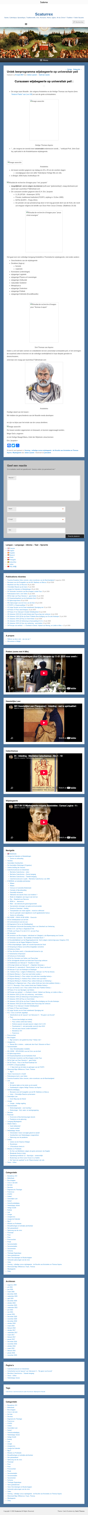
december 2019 (12, 1321)
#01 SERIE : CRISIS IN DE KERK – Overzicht (21, 917)
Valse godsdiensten (13, 1255)
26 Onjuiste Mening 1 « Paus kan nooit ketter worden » (24, 974)
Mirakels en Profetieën (14, 1149)
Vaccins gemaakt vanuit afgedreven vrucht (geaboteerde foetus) (30, 913)
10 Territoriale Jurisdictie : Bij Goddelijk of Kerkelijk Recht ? (25, 938)
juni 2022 (10, 1310)
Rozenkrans (13, 1144)
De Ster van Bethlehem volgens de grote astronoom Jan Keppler (30, 1151)
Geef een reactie (44, 75)
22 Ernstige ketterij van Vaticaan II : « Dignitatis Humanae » (26, 965)
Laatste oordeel (14, 1128)
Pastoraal (10, 1115)
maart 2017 (10, 1335)
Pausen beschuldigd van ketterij (22, 1019)
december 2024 (12, 1301)
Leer (8, 1080)
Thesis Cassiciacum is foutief (16, 1074)
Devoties (10, 1112)
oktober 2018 (11, 1323)
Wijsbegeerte (17, 452)
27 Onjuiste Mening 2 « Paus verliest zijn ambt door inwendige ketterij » (29, 976)
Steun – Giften (11, 1162)
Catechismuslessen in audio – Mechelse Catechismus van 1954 (30, 879)
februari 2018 (11, 1328)
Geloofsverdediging (13, 1090)
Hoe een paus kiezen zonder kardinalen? (24, 1028)
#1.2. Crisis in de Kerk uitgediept (17, 1012)
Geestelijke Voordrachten (15, 863)
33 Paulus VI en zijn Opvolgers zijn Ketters (20, 990)
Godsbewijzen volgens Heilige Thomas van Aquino (25, 1087)
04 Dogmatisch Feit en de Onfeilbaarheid (20, 924)
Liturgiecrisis (11, 1042)
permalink (47, 452)
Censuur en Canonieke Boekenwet (20, 888)
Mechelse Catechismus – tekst (19, 872)
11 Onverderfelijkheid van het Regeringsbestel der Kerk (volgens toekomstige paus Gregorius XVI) (38, 940)
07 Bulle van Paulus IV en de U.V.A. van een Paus (23, 931)
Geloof (12, 1083)
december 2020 (12, 1316)
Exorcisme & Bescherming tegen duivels (22, 1117)
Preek (9, 1242)
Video (9, 1262)
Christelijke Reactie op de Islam (17, 587)
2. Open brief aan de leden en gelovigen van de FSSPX (27, 1067)
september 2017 (12, 1332)
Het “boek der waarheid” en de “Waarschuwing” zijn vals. (27, 1160)
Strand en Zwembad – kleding (19, 908)
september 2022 (12, 1307)
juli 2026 (10, 1287)
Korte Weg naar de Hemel (18, 1099)
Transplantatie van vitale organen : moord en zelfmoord (27, 910)
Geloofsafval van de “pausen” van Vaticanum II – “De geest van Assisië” (32, 1015)
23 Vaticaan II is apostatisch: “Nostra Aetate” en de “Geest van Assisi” (29, 967)
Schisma (10, 1251)
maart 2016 (10, 1348)
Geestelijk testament (16, 892)
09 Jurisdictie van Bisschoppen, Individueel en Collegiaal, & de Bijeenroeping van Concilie (35, 935)
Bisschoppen (11, 1037)
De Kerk (9, 1185)
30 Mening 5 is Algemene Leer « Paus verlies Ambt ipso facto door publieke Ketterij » (33, 983)
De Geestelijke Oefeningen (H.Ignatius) (19, 865)
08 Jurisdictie (11, 933)
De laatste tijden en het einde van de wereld (23, 1085)
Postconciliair (11, 1035)
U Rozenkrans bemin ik (17, 1146)
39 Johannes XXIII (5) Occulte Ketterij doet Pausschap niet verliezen (28, 614)
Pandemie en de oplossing (18, 1119)
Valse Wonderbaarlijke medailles (20, 1049)
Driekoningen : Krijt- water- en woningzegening (24, 1110)
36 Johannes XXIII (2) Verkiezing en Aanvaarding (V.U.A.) (25, 621)
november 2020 (12, 1319)
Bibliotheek (10, 1178)
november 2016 (12, 1344)
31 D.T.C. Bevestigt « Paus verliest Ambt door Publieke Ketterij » (27, 985)
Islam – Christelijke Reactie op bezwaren (22, 1094)
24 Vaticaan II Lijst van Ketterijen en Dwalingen (22, 969)
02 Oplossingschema (13, 600)
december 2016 (12, 1341)
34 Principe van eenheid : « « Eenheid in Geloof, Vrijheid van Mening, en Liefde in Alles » (35, 625)
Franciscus (15, 1033)
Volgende (77, 69)
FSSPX (9, 1194)
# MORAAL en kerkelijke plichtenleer (18, 881)
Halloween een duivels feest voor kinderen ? (23, 894)
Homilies (10, 861)
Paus (11, 1017)
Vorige (68, 69)
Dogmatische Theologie (14, 1189)
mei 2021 (10, 1312)
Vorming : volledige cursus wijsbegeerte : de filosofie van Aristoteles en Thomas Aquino (34, 1264)
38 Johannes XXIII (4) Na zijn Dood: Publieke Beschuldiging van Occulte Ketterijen (33, 616)
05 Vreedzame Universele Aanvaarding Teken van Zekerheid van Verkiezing (30, 926)
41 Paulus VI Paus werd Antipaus (17, 609)
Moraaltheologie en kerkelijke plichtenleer (20, 1226)
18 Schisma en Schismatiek (16, 956)
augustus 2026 (12, 1285)
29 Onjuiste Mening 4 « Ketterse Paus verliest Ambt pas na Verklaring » (29, 981)
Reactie (11, 477)
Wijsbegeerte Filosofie (39, 1391)
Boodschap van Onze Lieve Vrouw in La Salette (25, 1158)
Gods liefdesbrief (15, 1126)
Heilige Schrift (11, 1208)
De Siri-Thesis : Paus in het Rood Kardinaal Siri (22, 1062)
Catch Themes (79, 1511)
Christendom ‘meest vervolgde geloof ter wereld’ (25, 1133)
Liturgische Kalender (13, 1219)
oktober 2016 (11, 1346)
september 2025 (12, 1296)
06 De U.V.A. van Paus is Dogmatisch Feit (20, 929)
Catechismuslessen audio (20, 1391)
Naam (10, 508)
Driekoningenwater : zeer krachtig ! (20, 1108)
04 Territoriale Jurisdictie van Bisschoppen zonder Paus (24, 591)
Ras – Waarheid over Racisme (19, 899)
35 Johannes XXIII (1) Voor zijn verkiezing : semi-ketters (25, 623)
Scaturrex (44, 14)
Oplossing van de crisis (14, 1230)
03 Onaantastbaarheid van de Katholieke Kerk (21, 598)
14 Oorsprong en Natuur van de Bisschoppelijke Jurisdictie (25, 947)
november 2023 (12, 1305)
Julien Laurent (32, 75)
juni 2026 (10, 1289)
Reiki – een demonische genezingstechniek (23, 904)
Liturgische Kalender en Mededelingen (19, 589)
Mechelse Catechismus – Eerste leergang (23, 874)
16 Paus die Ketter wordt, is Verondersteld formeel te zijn (25, 951)
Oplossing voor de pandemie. (19, 1137)
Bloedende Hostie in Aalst (18, 1153)
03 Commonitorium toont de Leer (17, 922)
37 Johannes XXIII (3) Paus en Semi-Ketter (20, 619)
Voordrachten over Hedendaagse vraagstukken (24, 1135)
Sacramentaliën (12, 1046)
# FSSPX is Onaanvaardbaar (16, 605)
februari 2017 (11, 1337)
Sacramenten (11, 1248)
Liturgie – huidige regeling (18, 1103)
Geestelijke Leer (12, 1096)
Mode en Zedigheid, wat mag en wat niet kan (24, 897)
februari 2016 (11, 1350)
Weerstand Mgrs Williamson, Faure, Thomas (21, 1069)
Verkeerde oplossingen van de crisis (18, 1260)
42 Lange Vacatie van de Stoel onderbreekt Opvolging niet (25, 607)
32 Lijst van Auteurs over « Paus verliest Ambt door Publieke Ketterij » (29, 987)
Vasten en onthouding (16, 858)
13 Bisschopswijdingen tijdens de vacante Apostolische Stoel (26, 944)
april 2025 (10, 1298)
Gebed (9, 1139)
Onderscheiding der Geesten (16, 867)
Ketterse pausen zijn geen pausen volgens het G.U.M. (29, 1024)
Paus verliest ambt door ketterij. (22, 1022)
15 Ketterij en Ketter (13, 949)
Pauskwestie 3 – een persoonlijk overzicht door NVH (28, 1026)
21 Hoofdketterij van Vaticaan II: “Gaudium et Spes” (23, 963)
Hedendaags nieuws (13, 1130)
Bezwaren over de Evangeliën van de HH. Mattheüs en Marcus (26, 582)
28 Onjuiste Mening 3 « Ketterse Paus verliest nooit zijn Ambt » (27, 978)
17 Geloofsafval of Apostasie (16, 954)
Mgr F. (12, 1071)
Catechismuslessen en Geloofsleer (18, 870)
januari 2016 (11, 1353)
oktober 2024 (11, 1303)
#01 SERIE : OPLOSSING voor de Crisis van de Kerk (24, 1051)
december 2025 (12, 1294)
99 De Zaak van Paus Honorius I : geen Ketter (21, 596)
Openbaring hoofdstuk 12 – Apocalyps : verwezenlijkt (26, 1155)
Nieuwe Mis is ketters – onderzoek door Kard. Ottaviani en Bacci (30, 1044)
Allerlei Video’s (12, 1124)
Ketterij (9, 1210)
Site (10, 530)
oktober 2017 (11, 1330)
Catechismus (9, 1391)
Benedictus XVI (17, 1031)
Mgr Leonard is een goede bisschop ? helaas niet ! (25, 1040)
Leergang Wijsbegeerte (14, 1121)
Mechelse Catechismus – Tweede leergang (23, 876)
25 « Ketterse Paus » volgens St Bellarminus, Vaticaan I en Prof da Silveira (30, 972)
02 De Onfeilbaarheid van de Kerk (17, 919)
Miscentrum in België (13, 641)
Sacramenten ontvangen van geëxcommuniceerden (26, 906)
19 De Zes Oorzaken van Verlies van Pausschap (22, 958)
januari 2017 (11, 1339)
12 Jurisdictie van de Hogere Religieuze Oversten (22, 942)
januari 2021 (11, 1314)
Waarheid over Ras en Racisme (17, 584)
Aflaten (12, 883)
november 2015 (12, 1355)
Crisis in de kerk (12, 1183)
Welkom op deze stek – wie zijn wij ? (18, 639)
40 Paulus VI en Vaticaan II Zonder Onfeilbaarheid (23, 612)
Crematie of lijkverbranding (18, 890)
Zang (9, 1271)
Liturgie (9, 1101)
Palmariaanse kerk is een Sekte (17, 594)
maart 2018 (10, 1326)
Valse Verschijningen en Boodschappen (19, 1257)
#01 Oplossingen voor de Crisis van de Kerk (21, 603)
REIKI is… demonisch (17, 901)
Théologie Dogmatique (14, 1253)
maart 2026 (10, 1291)
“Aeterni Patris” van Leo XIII (21, 94)
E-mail (11, 519)
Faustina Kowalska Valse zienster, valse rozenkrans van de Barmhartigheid (30, 580)
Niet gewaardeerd (12, 1228)
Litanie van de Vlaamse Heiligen (20, 1142)
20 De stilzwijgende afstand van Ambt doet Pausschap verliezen (27, 960)
